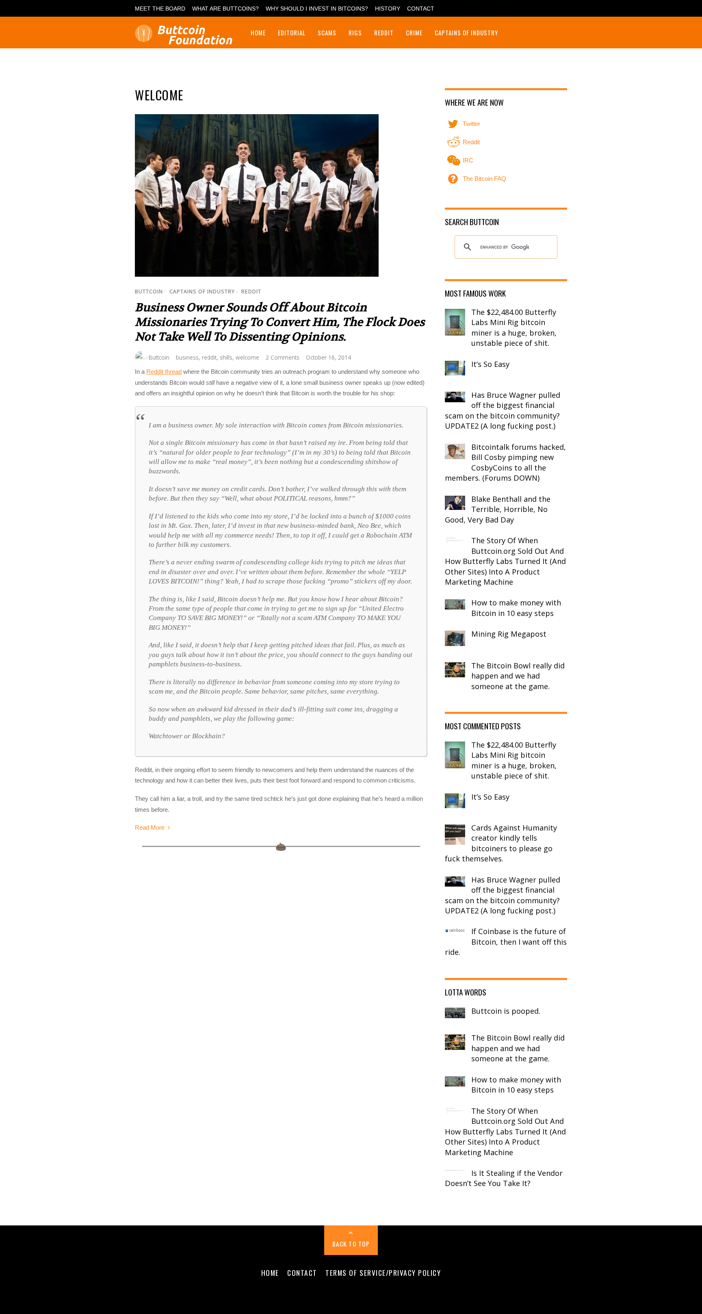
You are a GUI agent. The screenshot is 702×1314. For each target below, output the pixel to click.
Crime (414, 32)
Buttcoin (149, 291)
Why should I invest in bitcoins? (317, 9)
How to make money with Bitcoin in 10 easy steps (516, 608)
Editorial (292, 32)
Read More (150, 827)
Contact (420, 9)
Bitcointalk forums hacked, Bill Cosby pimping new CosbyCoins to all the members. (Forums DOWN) (505, 462)
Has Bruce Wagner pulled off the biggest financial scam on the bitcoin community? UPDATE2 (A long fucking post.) (502, 410)
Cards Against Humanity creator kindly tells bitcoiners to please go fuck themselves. (501, 843)
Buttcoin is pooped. (505, 1011)
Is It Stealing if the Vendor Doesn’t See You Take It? (504, 1178)
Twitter (470, 123)
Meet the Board (160, 9)
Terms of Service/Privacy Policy (383, 1272)
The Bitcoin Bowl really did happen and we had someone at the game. (518, 676)
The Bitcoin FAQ (483, 178)
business (187, 357)
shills (226, 357)
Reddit (384, 32)
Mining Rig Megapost (508, 634)
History (387, 9)
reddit (209, 357)
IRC (467, 160)
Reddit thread (164, 371)
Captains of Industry (466, 32)
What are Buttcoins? (225, 9)
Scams (327, 32)
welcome (247, 357)
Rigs (355, 32)
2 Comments (282, 357)
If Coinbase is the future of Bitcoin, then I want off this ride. (506, 941)
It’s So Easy (490, 364)
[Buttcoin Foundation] (185, 39)
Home (258, 32)
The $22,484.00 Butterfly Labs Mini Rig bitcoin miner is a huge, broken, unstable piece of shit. (514, 327)
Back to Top (351, 1243)
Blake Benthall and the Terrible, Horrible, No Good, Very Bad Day (497, 509)
